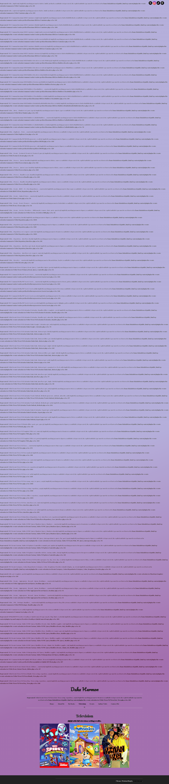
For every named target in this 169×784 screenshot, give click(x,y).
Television (82, 704)
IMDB (70, 721)
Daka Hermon (85, 689)
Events (92, 704)
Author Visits (102, 704)
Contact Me (115, 704)
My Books (71, 704)
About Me (61, 704)
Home (52, 704)
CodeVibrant (137, 781)
